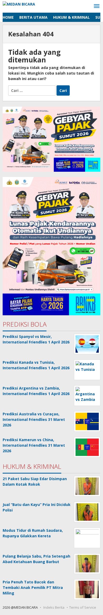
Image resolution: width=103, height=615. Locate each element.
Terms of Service (82, 607)
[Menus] (96, 6)
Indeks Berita (53, 607)
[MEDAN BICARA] (19, 3)
